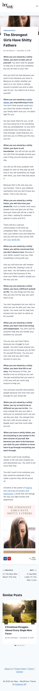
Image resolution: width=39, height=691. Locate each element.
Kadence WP (20, 684)
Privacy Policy (20, 669)
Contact (19, 672)
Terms (30, 669)
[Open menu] (37, 6)
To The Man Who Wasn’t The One (10, 573)
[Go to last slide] (6, 621)
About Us (8, 669)
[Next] (33, 621)
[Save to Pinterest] (9, 558)
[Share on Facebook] (5, 558)
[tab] (15, 645)
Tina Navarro (10, 50)
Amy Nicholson (12, 638)
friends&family (9, 30)
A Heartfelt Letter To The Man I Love (30, 575)
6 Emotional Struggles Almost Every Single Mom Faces (18, 630)
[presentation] (19, 611)
